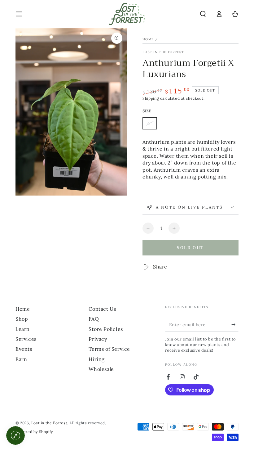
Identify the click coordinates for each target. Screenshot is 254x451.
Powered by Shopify (34, 431)
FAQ (94, 319)
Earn (21, 359)
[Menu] (19, 14)
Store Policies (106, 329)
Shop (21, 319)
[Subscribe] (235, 324)
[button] (203, 14)
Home (148, 39)
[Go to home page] (127, 14)
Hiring (97, 359)
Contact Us (102, 309)
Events (23, 349)
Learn (22, 329)
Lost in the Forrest (163, 52)
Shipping (150, 98)
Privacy (98, 339)
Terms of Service (109, 349)
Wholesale (101, 369)
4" (152, 124)
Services (26, 339)
